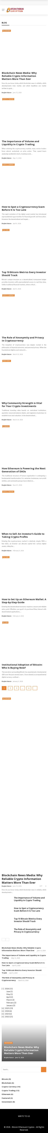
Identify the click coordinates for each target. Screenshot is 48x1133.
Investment (6, 361)
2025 (7, 1008)
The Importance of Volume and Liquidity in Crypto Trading (20, 143)
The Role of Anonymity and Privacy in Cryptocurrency (23, 339)
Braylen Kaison (6, 93)
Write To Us (24, 1116)
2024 (7, 1011)
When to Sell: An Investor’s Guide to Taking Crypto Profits (23, 535)
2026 (7, 988)
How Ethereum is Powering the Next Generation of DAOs (24, 470)
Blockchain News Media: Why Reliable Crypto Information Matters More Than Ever (19, 76)
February (10, 1002)
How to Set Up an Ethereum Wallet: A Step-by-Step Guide (24, 601)
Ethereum (6, 426)
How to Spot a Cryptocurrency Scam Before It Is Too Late (23, 208)
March (9, 1000)
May (8, 994)
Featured (6, 230)
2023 (7, 1014)
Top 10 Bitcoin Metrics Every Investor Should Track (24, 274)
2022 (7, 1016)
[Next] (7, 939)
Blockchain (6, 30)
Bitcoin (5, 622)
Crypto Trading (8, 99)
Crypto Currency (8, 164)
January (9, 1005)
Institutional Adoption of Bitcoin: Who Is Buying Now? (22, 666)
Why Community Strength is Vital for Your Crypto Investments (22, 404)
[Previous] (3, 939)
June (8, 991)
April (8, 997)
